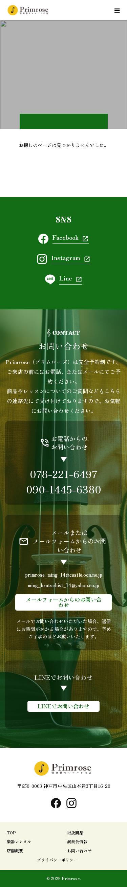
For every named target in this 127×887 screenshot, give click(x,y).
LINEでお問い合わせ (63, 706)
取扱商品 (75, 832)
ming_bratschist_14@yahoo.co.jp (63, 585)
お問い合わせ (79, 850)
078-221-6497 (63, 473)
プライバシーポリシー (57, 860)
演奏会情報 (77, 841)
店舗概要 (15, 850)
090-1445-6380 (63, 489)
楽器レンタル (19, 841)
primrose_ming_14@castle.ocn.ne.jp (63, 574)
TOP (11, 832)
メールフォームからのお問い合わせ (64, 602)
